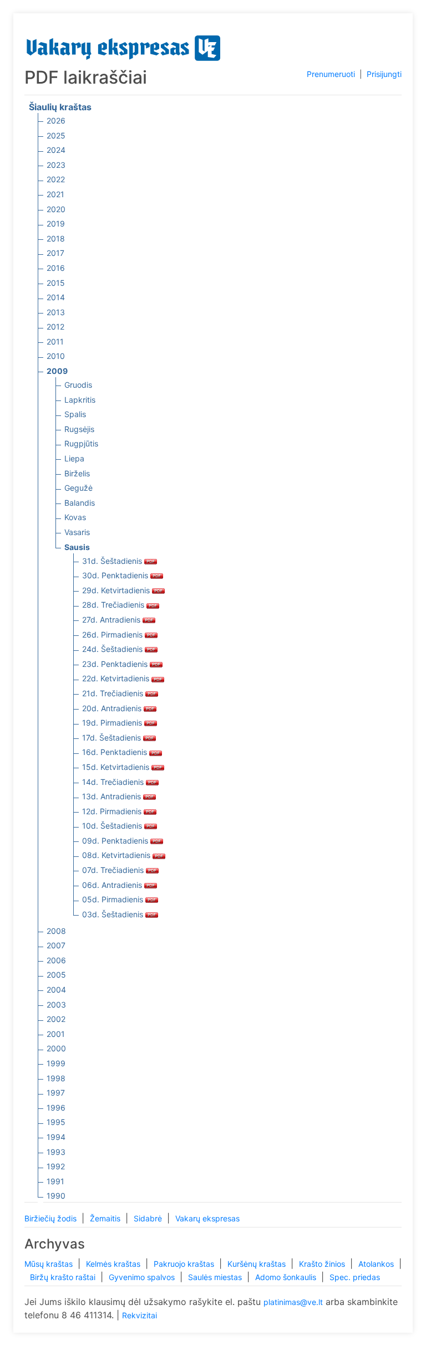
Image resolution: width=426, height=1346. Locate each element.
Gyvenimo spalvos (143, 1277)
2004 (56, 989)
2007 (56, 945)
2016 (56, 268)
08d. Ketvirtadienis (117, 855)
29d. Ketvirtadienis (117, 590)
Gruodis (78, 384)
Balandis (79, 502)
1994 (56, 1137)
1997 (56, 1092)
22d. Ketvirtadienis (116, 678)
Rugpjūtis (81, 443)
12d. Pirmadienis (113, 811)
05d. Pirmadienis (113, 899)
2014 (56, 297)
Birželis (77, 473)
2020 (56, 209)
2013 (56, 312)
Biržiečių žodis (51, 1218)
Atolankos (377, 1263)
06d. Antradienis (113, 885)
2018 (56, 238)
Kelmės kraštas (114, 1263)
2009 (57, 371)
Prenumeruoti (331, 74)
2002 (56, 1019)
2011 (55, 341)
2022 (56, 179)
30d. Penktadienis (116, 575)
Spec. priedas (354, 1277)
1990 (56, 1195)
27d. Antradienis (112, 619)
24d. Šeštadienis (113, 649)
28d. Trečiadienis (114, 604)
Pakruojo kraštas (185, 1263)
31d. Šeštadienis (113, 561)
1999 (56, 1063)
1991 (55, 1181)
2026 (56, 120)
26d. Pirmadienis (113, 634)
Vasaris (77, 532)
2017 (55, 253)
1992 (56, 1166)
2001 (56, 1034)
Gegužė (78, 487)
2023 (56, 164)
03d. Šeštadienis (113, 914)
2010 (56, 356)
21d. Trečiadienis (113, 693)
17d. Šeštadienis (112, 737)
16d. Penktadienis (115, 752)
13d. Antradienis (112, 796)
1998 (56, 1078)
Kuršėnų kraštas (257, 1263)
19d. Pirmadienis (113, 722)
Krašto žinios (323, 1263)
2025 (56, 135)
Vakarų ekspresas (207, 1218)
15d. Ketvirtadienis (116, 767)
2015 (56, 282)
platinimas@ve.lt (293, 1302)
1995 (56, 1122)
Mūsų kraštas (49, 1263)
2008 (56, 931)
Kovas (75, 517)
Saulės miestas (216, 1277)
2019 (56, 223)
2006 (56, 960)
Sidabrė (149, 1218)
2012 (55, 326)
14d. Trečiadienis (114, 782)
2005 (56, 974)
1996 (56, 1107)
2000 (56, 1048)
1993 (56, 1152)
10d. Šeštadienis (113, 825)
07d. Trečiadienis (114, 870)
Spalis (75, 414)
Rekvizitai (139, 1315)
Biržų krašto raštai (64, 1277)
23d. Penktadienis (116, 664)
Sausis (77, 547)
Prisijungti (384, 74)
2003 (56, 1004)
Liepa (74, 458)
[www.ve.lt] (123, 45)
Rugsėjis (79, 429)
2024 (56, 150)
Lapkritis (79, 399)
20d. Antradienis (113, 708)
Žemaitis (106, 1218)
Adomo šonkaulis (286, 1277)
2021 (55, 194)
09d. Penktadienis (116, 840)
